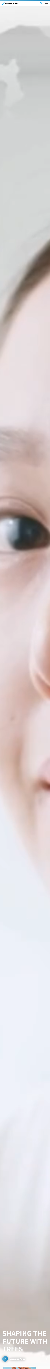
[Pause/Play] (47, 1359)
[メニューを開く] (46, 3)
